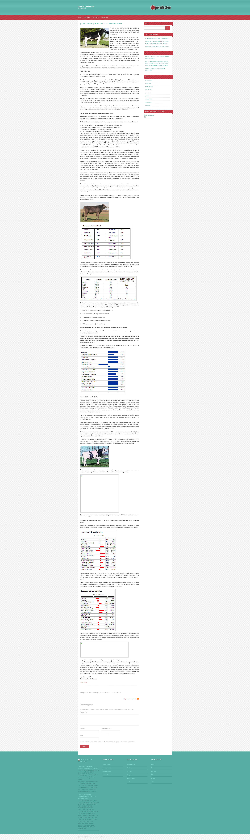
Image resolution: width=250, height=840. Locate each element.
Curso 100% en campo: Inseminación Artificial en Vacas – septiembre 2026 (87, 796)
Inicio (79, 17)
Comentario (83, 712)
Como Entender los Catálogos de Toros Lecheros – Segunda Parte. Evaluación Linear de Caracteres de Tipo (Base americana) (156, 63)
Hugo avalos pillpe (150, 68)
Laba (152, 764)
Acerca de (87, 17)
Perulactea (104, 17)
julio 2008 (147, 105)
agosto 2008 (148, 102)
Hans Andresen (107, 768)
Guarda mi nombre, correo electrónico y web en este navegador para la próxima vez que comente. (108, 741)
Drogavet (129, 775)
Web (81, 735)
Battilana (129, 768)
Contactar (96, 17)
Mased (153, 768)
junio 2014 (148, 92)
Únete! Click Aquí (149, 115)
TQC (152, 782)
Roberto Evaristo (107, 775)
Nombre (82, 728)
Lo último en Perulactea (85, 761)
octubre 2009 (148, 99)
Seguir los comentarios (130, 699)
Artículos (84, 682)
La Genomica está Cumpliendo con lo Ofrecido (157, 38)
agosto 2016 (148, 80)
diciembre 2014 (149, 86)
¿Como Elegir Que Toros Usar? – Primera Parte (101, 23)
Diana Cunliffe (106, 764)
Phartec (153, 778)
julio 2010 (147, 96)
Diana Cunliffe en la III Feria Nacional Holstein (157, 46)
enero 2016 (148, 83)
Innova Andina (131, 778)
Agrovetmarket (131, 764)
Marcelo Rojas (107, 771)
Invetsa (129, 782)
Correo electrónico (106, 728)
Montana (153, 771)
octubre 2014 (148, 89)
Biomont (129, 771)
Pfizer (153, 775)
